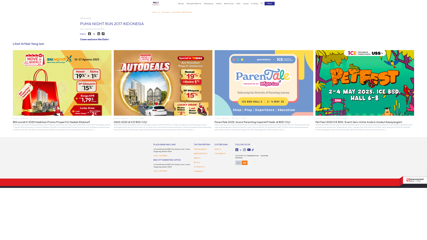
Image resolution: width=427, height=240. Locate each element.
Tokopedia (219, 154)
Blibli (217, 149)
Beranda (181, 3)
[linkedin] (98, 34)
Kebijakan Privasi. (253, 155)
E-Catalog (254, 3)
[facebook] (89, 34)
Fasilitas (218, 3)
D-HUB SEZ (198, 171)
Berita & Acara (229, 3)
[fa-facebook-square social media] (237, 150)
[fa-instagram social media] (244, 150)
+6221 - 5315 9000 (160, 171)
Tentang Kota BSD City (193, 3)
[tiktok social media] (241, 150)
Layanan (246, 3)
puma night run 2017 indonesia (182, 12)
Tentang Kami (199, 149)
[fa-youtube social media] (249, 150)
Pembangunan (208, 3)
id (159, 12)
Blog (196, 162)
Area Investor (199, 154)
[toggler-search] (262, 4)
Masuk (269, 3)
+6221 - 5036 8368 (160, 156)
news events (166, 12)
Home (154, 12)
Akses (238, 3)
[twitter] (94, 34)
